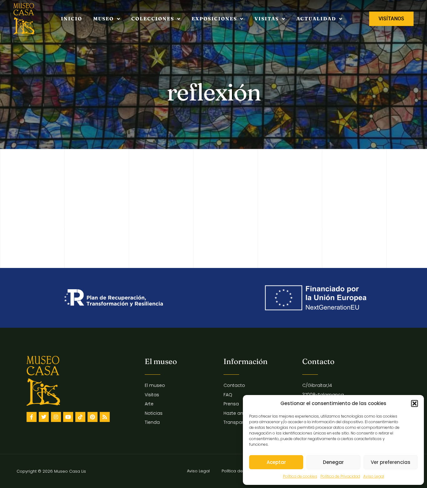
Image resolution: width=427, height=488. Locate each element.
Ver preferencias (390, 462)
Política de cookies (300, 476)
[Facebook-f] (32, 417)
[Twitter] (44, 417)
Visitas (266, 19)
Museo (103, 19)
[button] (414, 403)
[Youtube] (68, 417)
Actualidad (316, 19)
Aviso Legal (373, 476)
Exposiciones (214, 19)
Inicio (71, 19)
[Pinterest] (93, 417)
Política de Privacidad (340, 476)
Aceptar (276, 462)
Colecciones (152, 19)
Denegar (333, 462)
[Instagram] (56, 417)
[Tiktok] (80, 417)
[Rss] (105, 417)
